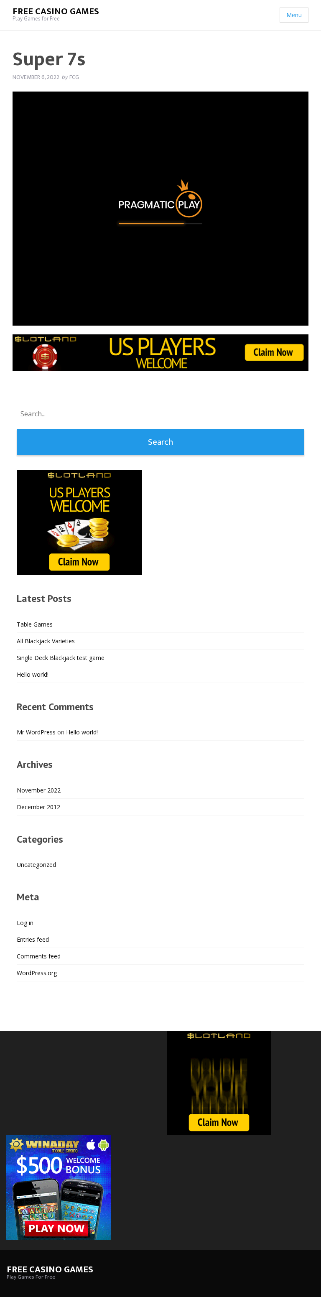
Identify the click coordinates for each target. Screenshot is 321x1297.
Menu (294, 15)
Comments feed (39, 956)
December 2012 (38, 807)
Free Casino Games (56, 11)
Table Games (35, 624)
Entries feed (33, 939)
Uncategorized (36, 865)
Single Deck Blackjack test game (60, 658)
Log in (25, 923)
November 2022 (39, 790)
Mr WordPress (36, 732)
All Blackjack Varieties (46, 641)
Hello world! (32, 674)
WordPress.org (37, 973)
